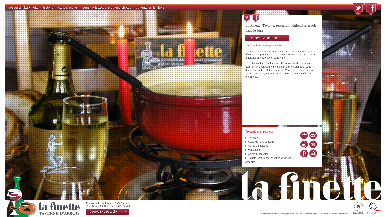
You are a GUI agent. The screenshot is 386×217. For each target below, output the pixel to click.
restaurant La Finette (23, 7)
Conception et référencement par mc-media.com (281, 214)
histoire (48, 7)
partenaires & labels (150, 7)
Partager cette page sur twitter (247, 18)
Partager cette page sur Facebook (255, 18)
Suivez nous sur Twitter (358, 9)
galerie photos (121, 7)
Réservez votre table (263, 38)
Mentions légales (312, 214)
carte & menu (67, 7)
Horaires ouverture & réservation (334, 214)
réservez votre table (103, 211)
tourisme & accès (94, 7)
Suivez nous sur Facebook (371, 9)
